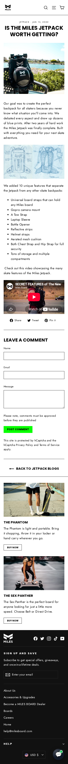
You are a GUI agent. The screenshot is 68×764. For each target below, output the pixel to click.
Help (8, 744)
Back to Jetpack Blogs (37, 468)
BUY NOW (12, 547)
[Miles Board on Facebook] (36, 638)
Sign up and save (20, 653)
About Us (9, 690)
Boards (8, 711)
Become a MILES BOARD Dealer (24, 704)
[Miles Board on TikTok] (56, 638)
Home (7, 724)
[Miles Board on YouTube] (62, 638)
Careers (8, 718)
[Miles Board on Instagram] (49, 638)
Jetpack (24, 22)
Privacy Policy (24, 445)
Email (7, 367)
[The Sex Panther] (34, 573)
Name (7, 348)
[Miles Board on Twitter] (42, 638)
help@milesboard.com (18, 731)
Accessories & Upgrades (19, 697)
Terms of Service (50, 445)
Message (8, 386)
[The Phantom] (34, 500)
